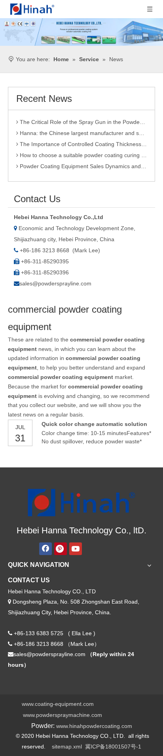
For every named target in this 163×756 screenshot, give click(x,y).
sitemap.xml (67, 746)
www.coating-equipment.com (58, 704)
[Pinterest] (60, 548)
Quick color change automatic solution (94, 424)
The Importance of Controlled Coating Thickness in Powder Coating (82, 142)
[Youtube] (75, 548)
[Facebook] (45, 548)
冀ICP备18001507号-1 (113, 746)
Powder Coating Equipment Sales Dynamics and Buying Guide (82, 164)
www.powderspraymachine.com (62, 715)
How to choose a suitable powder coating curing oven (82, 153)
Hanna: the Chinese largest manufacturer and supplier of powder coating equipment (82, 131)
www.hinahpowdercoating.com (94, 726)
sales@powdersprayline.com (55, 283)
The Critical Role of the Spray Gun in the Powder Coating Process (82, 120)
